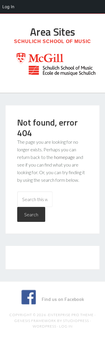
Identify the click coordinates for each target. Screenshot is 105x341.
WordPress (44, 326)
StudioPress (76, 320)
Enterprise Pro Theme (71, 315)
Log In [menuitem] (8, 6)
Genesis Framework (35, 320)
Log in (66, 326)
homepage (64, 157)
